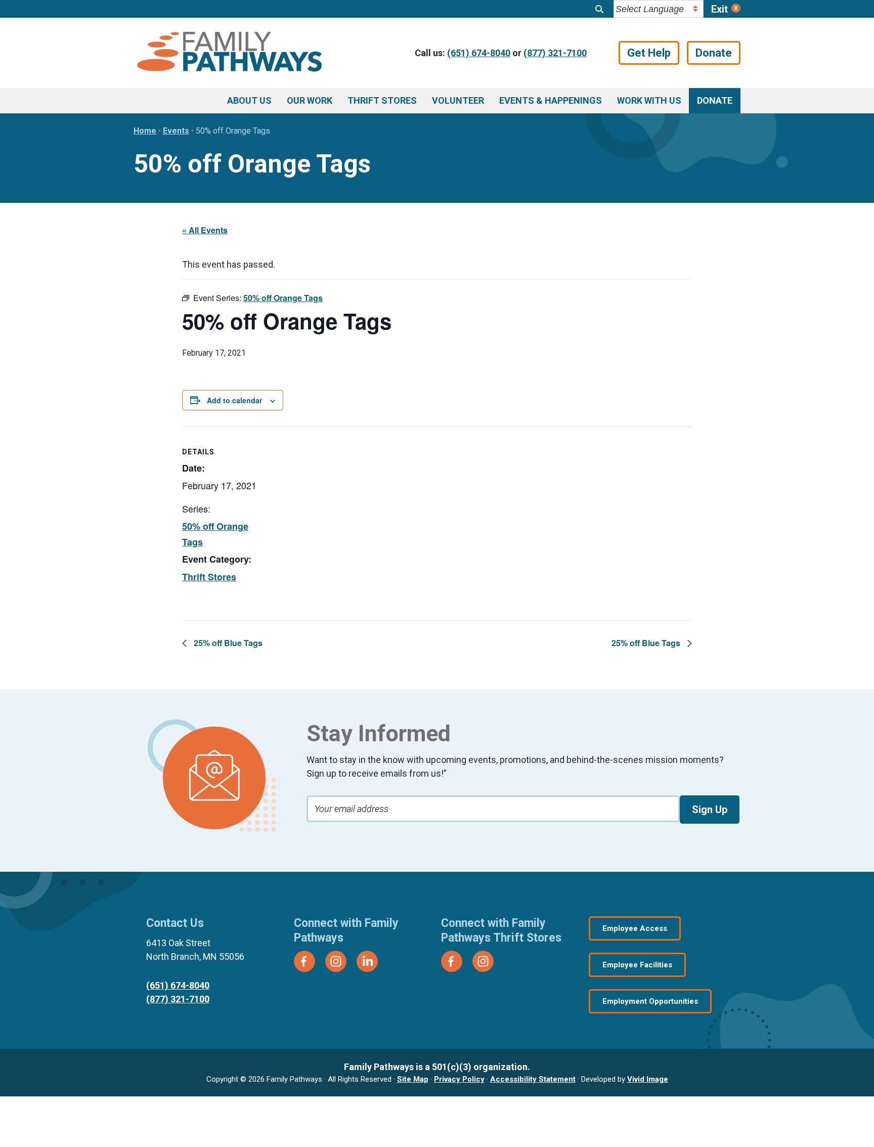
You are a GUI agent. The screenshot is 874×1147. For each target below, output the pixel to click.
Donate (713, 53)
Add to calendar (234, 400)
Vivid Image (647, 1079)
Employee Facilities (637, 964)
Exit (719, 9)
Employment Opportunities (650, 1001)
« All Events (205, 230)
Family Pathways (229, 53)
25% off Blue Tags (227, 643)
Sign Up (709, 809)
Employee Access (634, 928)
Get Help (649, 53)
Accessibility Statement (533, 1079)
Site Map (412, 1079)
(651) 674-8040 (478, 53)
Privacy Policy (459, 1079)
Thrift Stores (209, 576)
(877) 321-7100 (555, 53)
